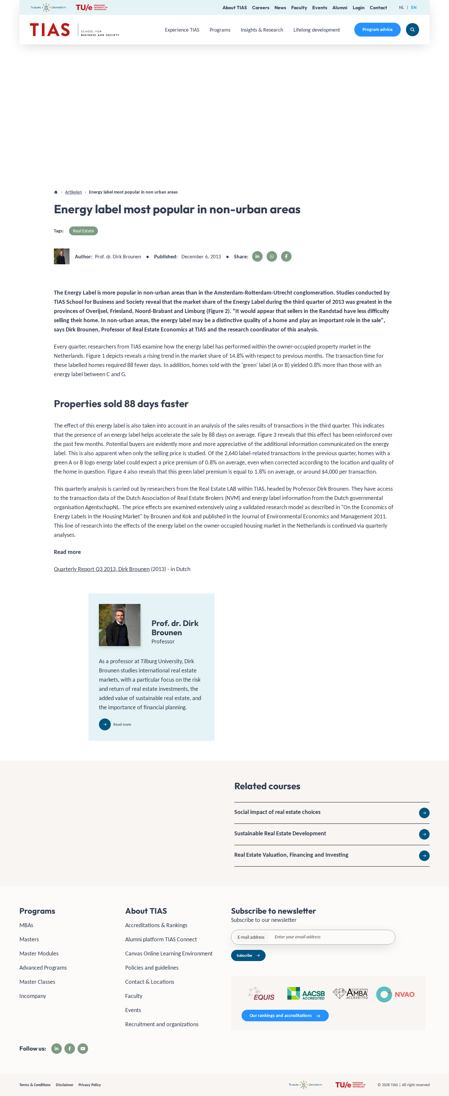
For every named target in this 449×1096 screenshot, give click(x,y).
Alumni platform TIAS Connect (161, 939)
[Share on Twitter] (272, 256)
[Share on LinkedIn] (257, 256)
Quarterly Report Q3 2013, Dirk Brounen (102, 569)
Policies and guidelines (151, 967)
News (280, 8)
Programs (220, 30)
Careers (260, 8)
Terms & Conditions (35, 1085)
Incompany (32, 996)
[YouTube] (83, 1048)
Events (319, 8)
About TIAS (235, 8)
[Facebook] (69, 1048)
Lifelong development (317, 30)
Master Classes (37, 981)
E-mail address (251, 937)
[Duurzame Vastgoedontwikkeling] (332, 834)
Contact (378, 8)
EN (413, 7)
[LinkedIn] (56, 1048)
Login (359, 8)
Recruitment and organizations (162, 1024)
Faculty (299, 8)
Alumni (339, 8)
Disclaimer (64, 1085)
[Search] (412, 29)
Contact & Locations (149, 981)
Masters (29, 939)
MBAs (26, 925)
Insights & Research (262, 30)
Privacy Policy (90, 1085)
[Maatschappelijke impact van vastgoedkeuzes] (332, 812)
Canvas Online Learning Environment (169, 953)
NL (401, 7)
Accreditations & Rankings (156, 925)
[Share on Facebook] (286, 256)
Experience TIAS (182, 30)
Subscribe (244, 955)
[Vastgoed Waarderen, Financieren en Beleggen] (332, 855)
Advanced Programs (43, 967)
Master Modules (39, 953)
